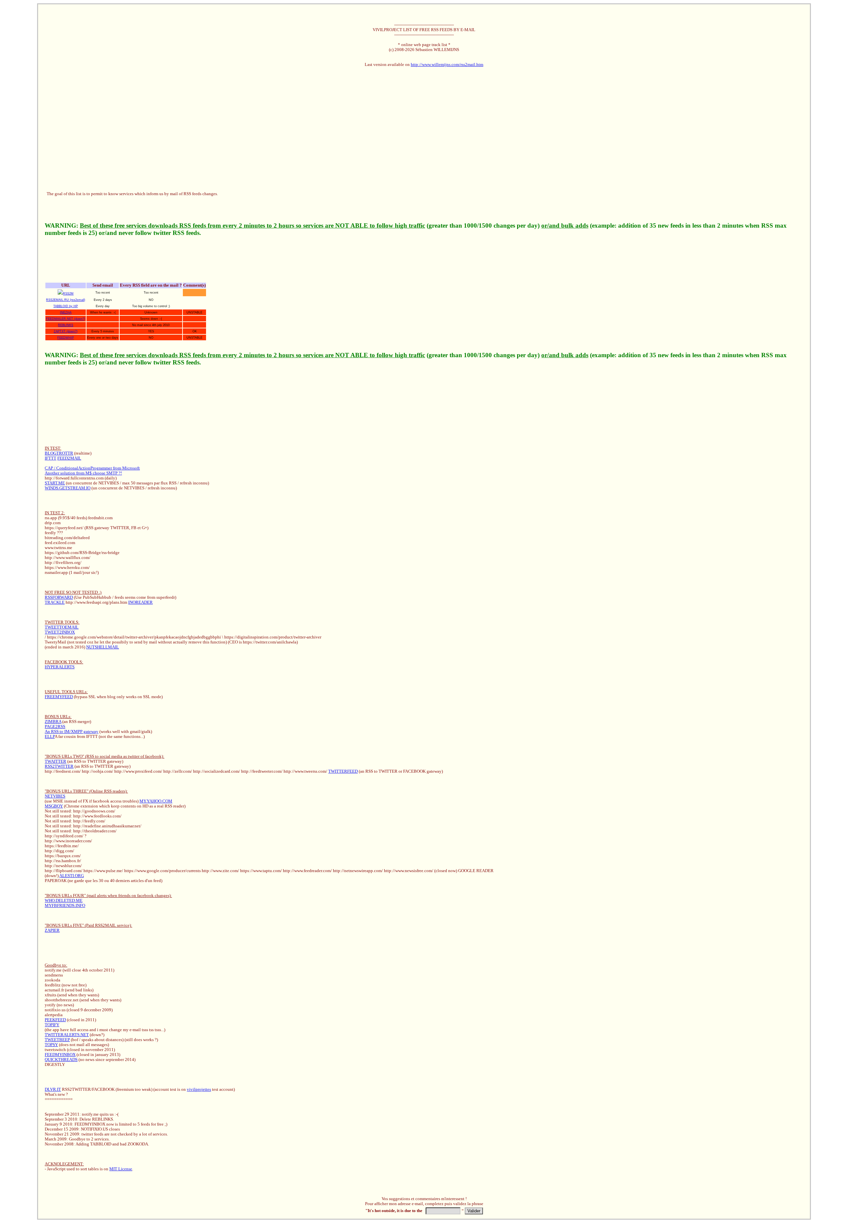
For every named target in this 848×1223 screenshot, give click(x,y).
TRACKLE (55, 602)
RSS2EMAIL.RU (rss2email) (65, 300)
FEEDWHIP (65, 337)
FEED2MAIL (69, 458)
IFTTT (50, 458)
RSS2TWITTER (59, 766)
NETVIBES (55, 796)
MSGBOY (54, 806)
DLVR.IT (53, 1089)
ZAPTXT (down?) (66, 331)
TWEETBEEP (57, 1039)
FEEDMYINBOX (60, 1054)
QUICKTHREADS (61, 1059)
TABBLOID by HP (65, 306)
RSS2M (68, 293)
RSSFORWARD (59, 597)
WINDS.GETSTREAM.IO (67, 488)
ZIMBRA (53, 721)
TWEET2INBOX (60, 632)
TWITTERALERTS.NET (67, 1034)
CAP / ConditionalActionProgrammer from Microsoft (92, 468)
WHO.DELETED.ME (63, 900)
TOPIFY (52, 1025)
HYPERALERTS (60, 667)
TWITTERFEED (343, 771)
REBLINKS (65, 325)
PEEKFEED (55, 1020)
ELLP (50, 736)
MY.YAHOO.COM (155, 801)
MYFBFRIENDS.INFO (65, 905)
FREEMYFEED (59, 697)
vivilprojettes (199, 1089)
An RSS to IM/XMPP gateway (71, 731)
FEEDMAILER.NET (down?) (65, 318)
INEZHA (66, 312)
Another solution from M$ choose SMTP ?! (83, 473)
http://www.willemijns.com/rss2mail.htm (447, 64)
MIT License (120, 1169)
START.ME (55, 483)
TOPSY (51, 1044)
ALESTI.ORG (71, 875)
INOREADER (140, 602)
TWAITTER (55, 761)
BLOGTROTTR (59, 453)
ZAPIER (52, 930)
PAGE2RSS (55, 726)
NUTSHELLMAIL (102, 647)
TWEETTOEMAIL (62, 627)
